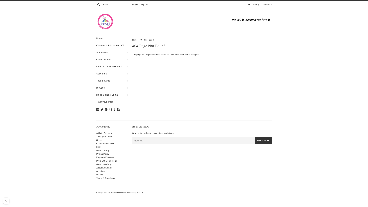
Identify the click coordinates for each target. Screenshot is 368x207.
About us (100, 170)
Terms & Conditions (105, 177)
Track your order (104, 101)
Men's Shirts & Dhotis (112, 94)
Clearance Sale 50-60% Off (110, 45)
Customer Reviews (105, 143)
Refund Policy (102, 150)
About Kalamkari (104, 167)
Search (99, 139)
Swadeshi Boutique (118, 192)
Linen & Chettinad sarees (112, 66)
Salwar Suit (112, 73)
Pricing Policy (102, 153)
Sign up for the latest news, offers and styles (153, 133)
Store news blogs (104, 164)
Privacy (99, 174)
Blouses (112, 87)
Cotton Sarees (112, 59)
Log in (135, 4)
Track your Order (104, 136)
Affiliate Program (104, 133)
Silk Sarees (112, 52)
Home (99, 38)
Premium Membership (106, 160)
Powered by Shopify (135, 192)
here (177, 54)
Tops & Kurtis (112, 80)
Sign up (144, 4)
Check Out (267, 4)
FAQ (98, 146)
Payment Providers (105, 157)
